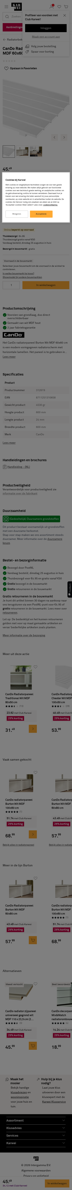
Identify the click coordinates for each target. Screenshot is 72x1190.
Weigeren (16, 214)
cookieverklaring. (50, 205)
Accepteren (41, 214)
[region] (36, 197)
